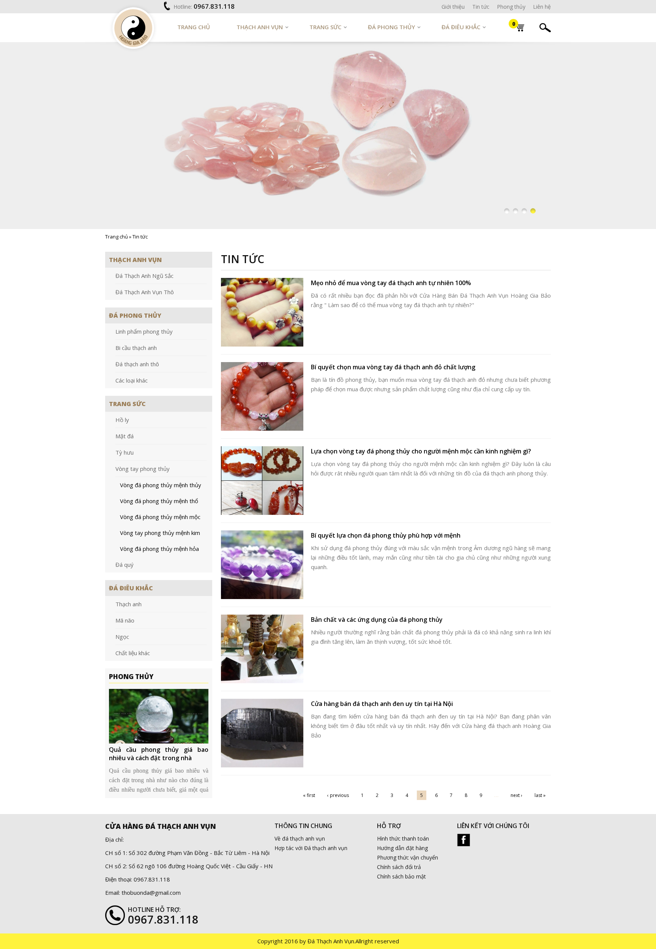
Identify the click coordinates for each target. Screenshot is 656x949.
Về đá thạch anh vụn (299, 838)
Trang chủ (193, 27)
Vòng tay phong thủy (142, 468)
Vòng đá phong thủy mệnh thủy (160, 485)
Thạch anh (128, 604)
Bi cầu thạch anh (136, 347)
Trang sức (325, 27)
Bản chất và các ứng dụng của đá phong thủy (377, 619)
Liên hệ (542, 6)
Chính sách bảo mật (401, 876)
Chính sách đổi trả (399, 867)
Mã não (124, 620)
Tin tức (480, 6)
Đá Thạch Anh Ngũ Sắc (144, 275)
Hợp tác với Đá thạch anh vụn (310, 848)
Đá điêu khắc (461, 27)
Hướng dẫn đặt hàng (402, 848)
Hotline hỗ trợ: (154, 909)
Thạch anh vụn (260, 27)
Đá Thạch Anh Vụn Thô (144, 292)
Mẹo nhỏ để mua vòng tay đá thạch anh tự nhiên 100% (391, 283)
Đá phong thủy (391, 27)
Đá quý (124, 564)
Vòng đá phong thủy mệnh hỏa (159, 548)
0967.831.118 (214, 6)
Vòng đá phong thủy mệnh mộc (160, 517)
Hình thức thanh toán (403, 838)
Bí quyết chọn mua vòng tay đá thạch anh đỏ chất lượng (393, 367)
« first (309, 795)
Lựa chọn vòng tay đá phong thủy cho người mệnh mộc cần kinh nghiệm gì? (421, 451)
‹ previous (338, 795)
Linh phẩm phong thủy (144, 331)
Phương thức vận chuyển (407, 857)
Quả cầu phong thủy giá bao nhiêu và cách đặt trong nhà (158, 753)
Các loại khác (131, 380)
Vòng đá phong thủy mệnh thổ (159, 501)
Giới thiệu (453, 6)
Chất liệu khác (132, 653)
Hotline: (182, 6)
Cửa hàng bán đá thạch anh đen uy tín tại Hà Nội (382, 704)
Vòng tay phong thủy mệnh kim (160, 532)
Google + (463, 840)
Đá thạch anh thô (137, 364)
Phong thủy (511, 6)
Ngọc (122, 636)
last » (540, 795)
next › (516, 795)
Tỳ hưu (124, 452)
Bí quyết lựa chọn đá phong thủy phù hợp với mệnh (385, 535)
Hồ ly (122, 420)
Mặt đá (124, 436)
